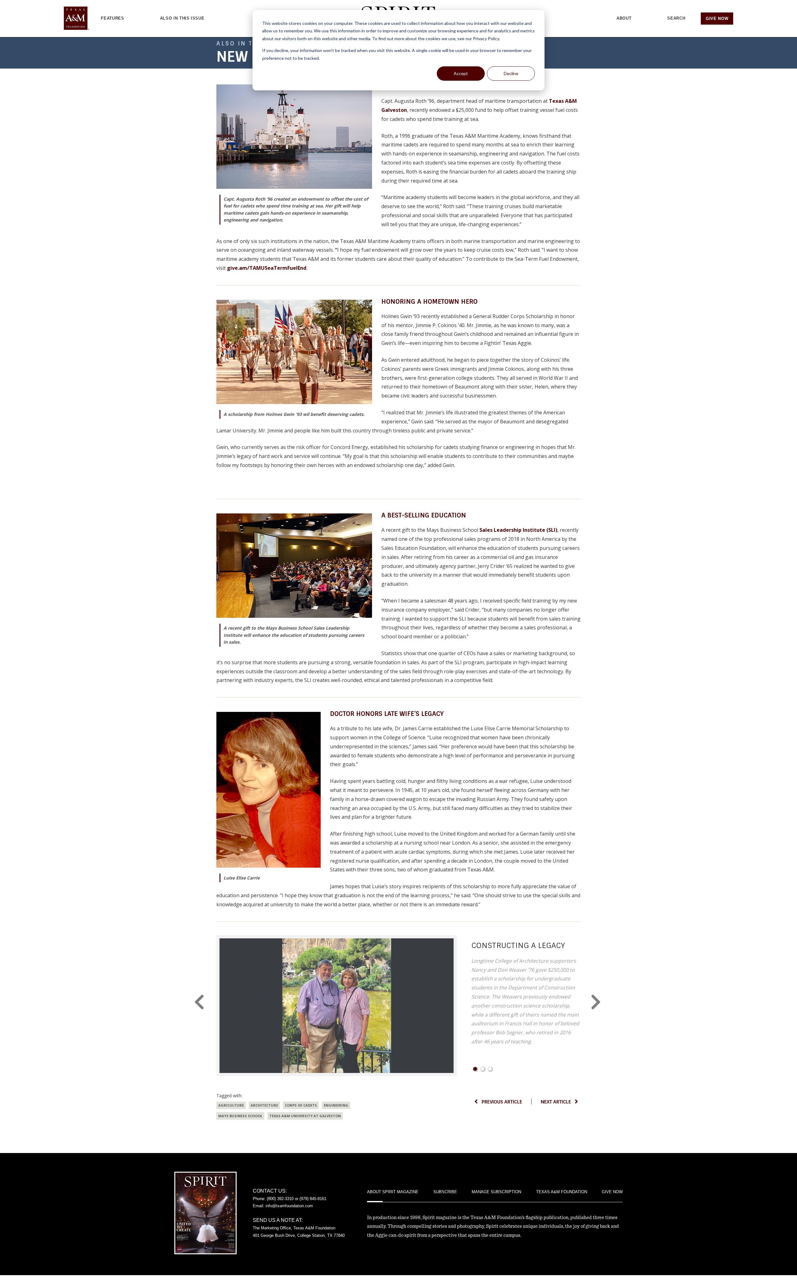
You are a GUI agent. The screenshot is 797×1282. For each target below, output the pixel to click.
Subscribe (445, 1191)
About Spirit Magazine (392, 1191)
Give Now (717, 18)
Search (676, 18)
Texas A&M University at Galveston (305, 1115)
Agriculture (231, 1105)
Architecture (264, 1105)
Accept (461, 73)
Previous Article (502, 1102)
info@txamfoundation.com (289, 1205)
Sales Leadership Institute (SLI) (518, 530)
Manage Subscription (496, 1191)
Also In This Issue (182, 18)
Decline (511, 73)
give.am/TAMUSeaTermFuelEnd (266, 268)
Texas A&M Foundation (561, 1191)
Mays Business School (240, 1115)
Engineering (336, 1105)
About (623, 18)
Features (112, 18)
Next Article (556, 1102)
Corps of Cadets (301, 1105)
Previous (200, 1002)
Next (597, 1002)
